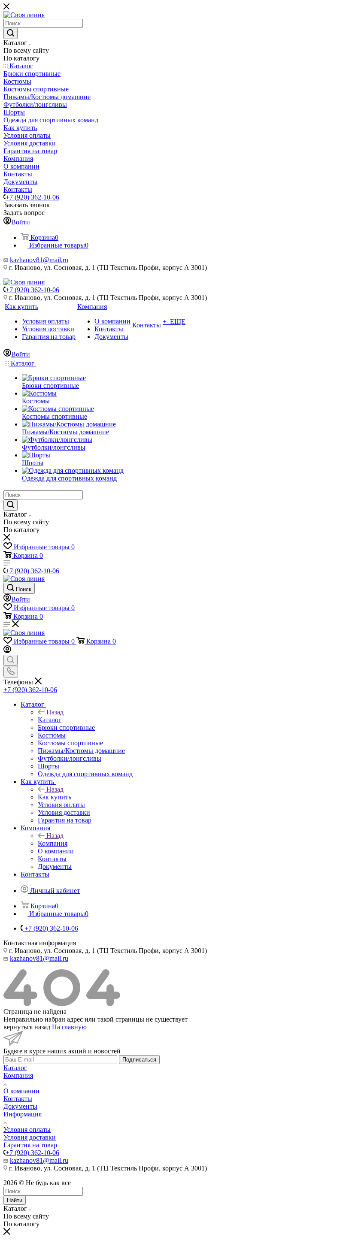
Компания (52, 843)
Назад (55, 712)
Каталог (49, 719)
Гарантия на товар (30, 1145)
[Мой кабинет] (7, 650)
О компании (21, 1091)
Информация (22, 1114)
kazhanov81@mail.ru (39, 259)
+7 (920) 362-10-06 (32, 197)
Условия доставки (29, 1137)
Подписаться (139, 1059)
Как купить (54, 797)
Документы (20, 1106)
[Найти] (10, 33)
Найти (14, 1200)
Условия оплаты (27, 1129)
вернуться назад (26, 1027)
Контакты (17, 1098)
